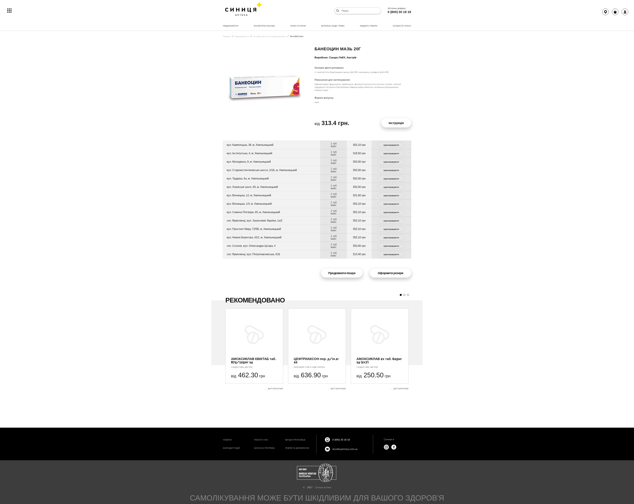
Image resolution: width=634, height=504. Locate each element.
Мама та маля (298, 26)
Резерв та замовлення (297, 448)
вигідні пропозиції (295, 440)
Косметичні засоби (264, 26)
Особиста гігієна (402, 26)
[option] (254, 349)
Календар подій (231, 448)
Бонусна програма (264, 448)
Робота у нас (261, 440)
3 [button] (408, 295)
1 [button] (401, 295)
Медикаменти (230, 26)
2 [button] (404, 295)
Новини (227, 440)
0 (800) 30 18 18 (399, 12)
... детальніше (274, 388)
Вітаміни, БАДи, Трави (332, 26)
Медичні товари (368, 26)
